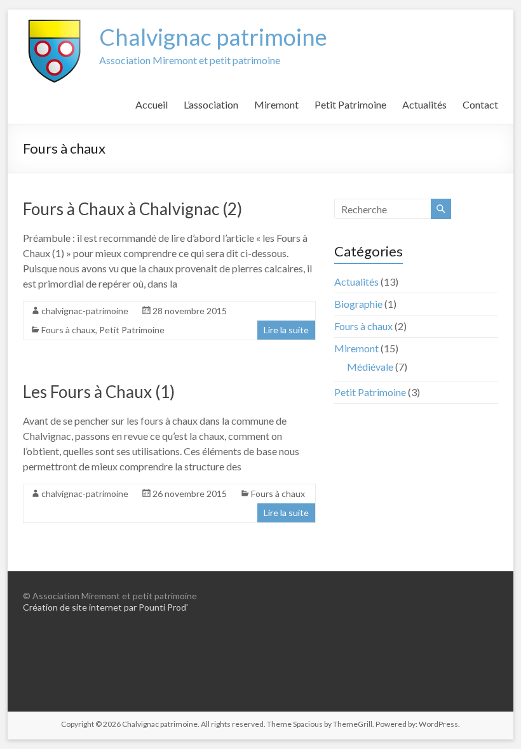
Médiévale (370, 367)
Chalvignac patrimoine (213, 37)
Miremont (276, 104)
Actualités (424, 104)
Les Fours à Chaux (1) (99, 391)
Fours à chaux (68, 329)
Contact (480, 104)
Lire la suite (286, 329)
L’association (211, 104)
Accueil (151, 104)
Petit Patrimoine (350, 104)
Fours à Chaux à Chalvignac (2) (132, 209)
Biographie (358, 304)
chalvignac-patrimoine (84, 310)
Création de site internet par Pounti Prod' (105, 607)
